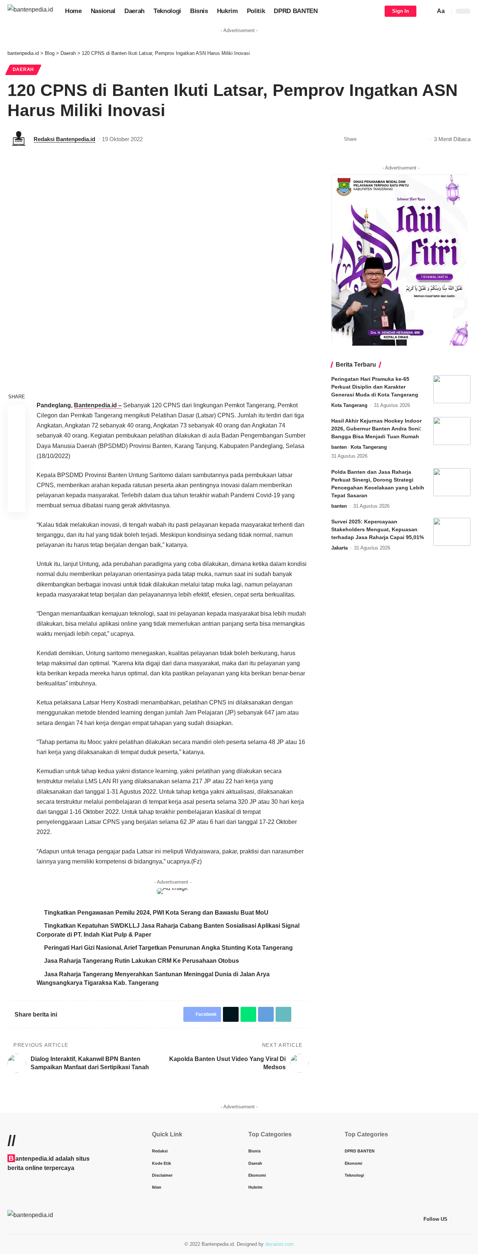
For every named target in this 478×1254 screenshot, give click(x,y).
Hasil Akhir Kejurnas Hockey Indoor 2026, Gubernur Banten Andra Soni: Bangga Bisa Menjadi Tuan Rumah (376, 428)
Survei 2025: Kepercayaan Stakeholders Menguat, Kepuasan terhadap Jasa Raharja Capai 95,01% (377, 529)
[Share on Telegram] (399, 139)
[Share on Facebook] (364, 139)
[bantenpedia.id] (30, 11)
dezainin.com (279, 1244)
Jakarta (339, 548)
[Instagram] (466, 1219)
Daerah (23, 69)
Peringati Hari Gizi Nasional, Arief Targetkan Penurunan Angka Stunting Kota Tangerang (168, 948)
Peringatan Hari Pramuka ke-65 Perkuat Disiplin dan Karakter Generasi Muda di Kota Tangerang (374, 387)
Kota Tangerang (349, 405)
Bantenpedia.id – (98, 405)
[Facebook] (457, 1219)
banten (339, 447)
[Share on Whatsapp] (387, 139)
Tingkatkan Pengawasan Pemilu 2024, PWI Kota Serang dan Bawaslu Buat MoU (156, 912)
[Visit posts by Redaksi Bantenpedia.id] (18, 139)
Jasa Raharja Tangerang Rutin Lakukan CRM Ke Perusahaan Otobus (141, 961)
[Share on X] (376, 139)
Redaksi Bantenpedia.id (64, 139)
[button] (427, 11)
